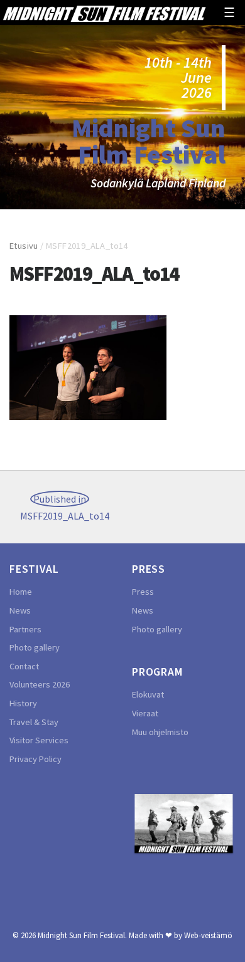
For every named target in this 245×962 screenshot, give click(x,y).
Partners (25, 629)
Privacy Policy (35, 759)
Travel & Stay (33, 722)
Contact (24, 666)
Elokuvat (148, 694)
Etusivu (23, 245)
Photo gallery (34, 647)
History (23, 703)
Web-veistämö (208, 935)
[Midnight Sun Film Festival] (104, 12)
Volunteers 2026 (39, 684)
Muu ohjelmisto (160, 732)
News (20, 610)
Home (20, 591)
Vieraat (145, 713)
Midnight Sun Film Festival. (82, 935)
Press (143, 591)
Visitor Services (38, 740)
